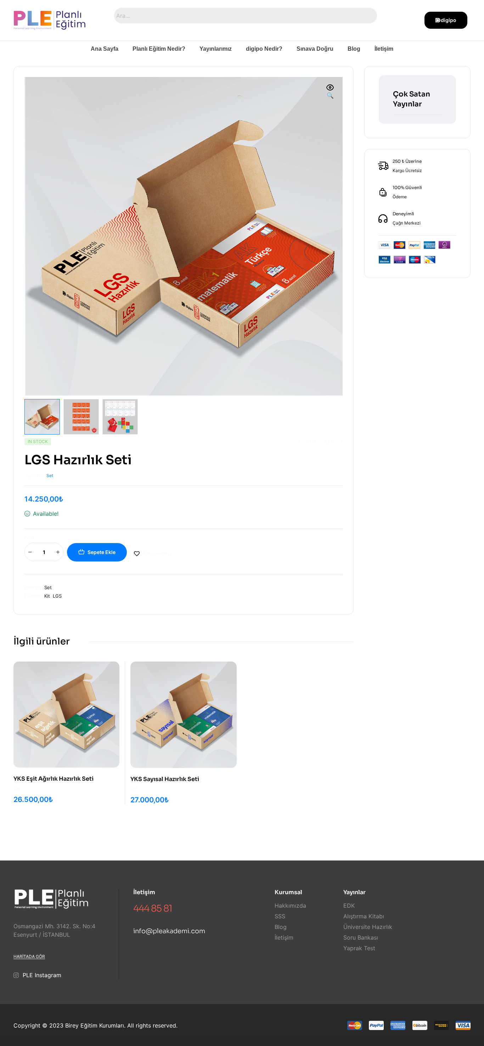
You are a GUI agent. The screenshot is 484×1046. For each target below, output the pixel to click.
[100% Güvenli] (383, 192)
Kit (47, 596)
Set (49, 475)
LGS (57, 596)
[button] (330, 92)
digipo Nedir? (264, 49)
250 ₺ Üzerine (407, 161)
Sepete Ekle (102, 552)
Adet (29, 537)
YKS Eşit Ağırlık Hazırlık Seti (53, 778)
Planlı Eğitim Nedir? (159, 49)
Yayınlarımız (215, 49)
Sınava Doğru (315, 49)
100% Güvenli (407, 187)
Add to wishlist (156, 553)
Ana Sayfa (104, 49)
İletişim (384, 49)
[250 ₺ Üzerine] (383, 166)
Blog (354, 49)
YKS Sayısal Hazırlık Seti (164, 779)
